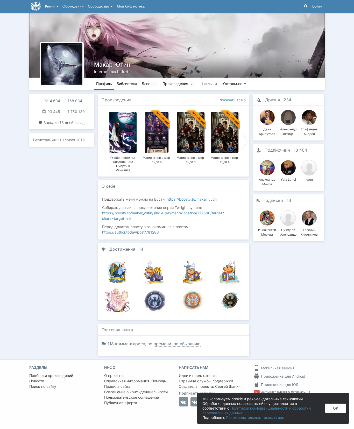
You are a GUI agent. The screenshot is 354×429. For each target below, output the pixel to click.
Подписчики (277, 150)
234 (287, 99)
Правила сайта (117, 386)
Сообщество (99, 6)
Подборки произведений (51, 375)
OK (335, 408)
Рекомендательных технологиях (255, 417)
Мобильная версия (277, 368)
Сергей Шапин (227, 386)
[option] (123, 141)
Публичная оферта (120, 402)
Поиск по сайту (42, 386)
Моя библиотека (131, 6)
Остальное (233, 83)
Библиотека (127, 83)
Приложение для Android (282, 376)
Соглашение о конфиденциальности (136, 392)
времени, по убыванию (177, 343)
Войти (317, 6)
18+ (256, 391)
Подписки (273, 200)
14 (141, 249)
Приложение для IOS (279, 384)
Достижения (122, 249)
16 (289, 200)
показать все (231, 100)
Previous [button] (102, 141)
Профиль (104, 83)
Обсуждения (73, 6)
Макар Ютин (112, 64)
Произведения (116, 99)
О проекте (113, 375)
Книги (50, 6)
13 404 (300, 150)
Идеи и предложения (198, 375)
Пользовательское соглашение (131, 397)
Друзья (272, 99)
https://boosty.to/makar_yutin (192, 199)
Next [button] (245, 141)
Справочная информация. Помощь (135, 381)
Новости (36, 381)
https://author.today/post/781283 (130, 232)
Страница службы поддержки (206, 381)
